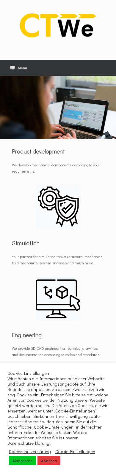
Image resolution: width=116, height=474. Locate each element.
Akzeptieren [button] (22, 460)
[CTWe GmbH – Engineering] (58, 25)
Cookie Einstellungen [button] (75, 451)
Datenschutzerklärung (30, 451)
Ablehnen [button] (49, 460)
